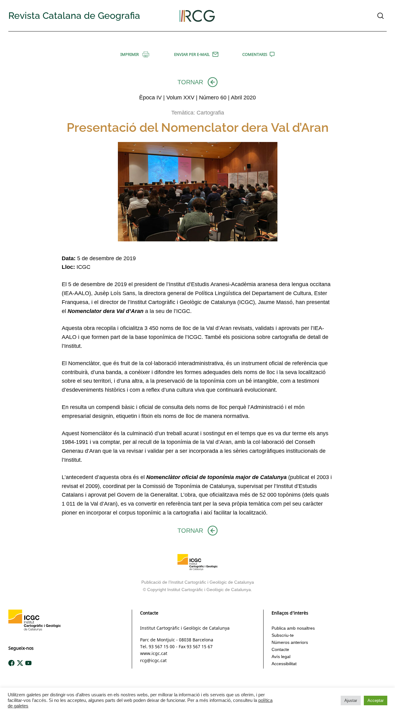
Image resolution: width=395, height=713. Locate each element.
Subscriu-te (283, 635)
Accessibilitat (284, 663)
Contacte (280, 649)
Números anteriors (290, 642)
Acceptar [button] (376, 700)
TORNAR (190, 82)
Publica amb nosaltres (293, 628)
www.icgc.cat (153, 653)
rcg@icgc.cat (153, 660)
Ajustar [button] (350, 700)
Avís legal (281, 656)
